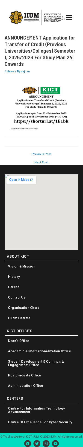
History (14, 277)
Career (13, 287)
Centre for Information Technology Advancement (36, 410)
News (10, 71)
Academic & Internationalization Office (39, 351)
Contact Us (16, 297)
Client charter (19, 318)
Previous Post (41, 154)
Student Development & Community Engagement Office (36, 363)
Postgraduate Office (24, 375)
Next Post (41, 162)
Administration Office (25, 385)
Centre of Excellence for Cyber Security (40, 422)
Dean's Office (18, 341)
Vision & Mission (21, 266)
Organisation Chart (23, 308)
